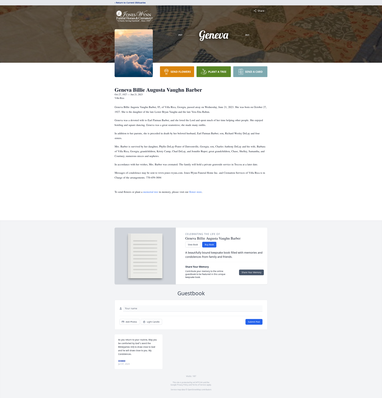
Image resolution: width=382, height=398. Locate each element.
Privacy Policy (182, 385)
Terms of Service (199, 385)
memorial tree (150, 192)
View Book (193, 244)
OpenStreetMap (194, 389)
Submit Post (254, 321)
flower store (195, 192)
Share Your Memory (251, 272)
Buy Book (209, 244)
